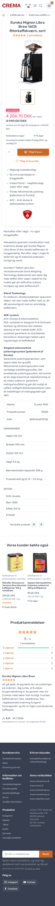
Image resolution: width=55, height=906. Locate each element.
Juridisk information (12, 802)
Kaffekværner (17, 15)
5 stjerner (8, 647)
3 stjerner (8, 658)
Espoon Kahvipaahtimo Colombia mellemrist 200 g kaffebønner (39, 585)
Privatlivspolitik (9, 788)
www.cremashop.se (39, 794)
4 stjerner (8, 652)
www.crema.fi (36, 785)
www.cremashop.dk (39, 781)
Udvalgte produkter (11, 838)
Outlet (5, 829)
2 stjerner (8, 663)
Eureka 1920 (41, 404)
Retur (5, 763)
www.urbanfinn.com (40, 799)
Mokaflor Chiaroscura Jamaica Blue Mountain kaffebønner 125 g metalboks (14, 587)
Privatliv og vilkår (32, 869)
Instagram (13, 882)
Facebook (12, 888)
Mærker (6, 820)
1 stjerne (8, 668)
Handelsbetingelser (11, 784)
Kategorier (7, 816)
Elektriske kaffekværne (41, 15)
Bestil (46, 854)
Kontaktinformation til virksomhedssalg (40, 760)
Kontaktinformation (11, 758)
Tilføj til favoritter (29, 161)
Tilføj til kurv (35, 152)
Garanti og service (11, 767)
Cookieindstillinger (11, 793)
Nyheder (6, 833)
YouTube (31, 882)
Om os (5, 797)
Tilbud (5, 824)
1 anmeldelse (34, 35)
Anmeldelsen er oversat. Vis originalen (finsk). (24, 721)
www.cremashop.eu (40, 790)
